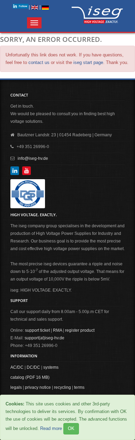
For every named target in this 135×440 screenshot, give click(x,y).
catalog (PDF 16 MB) (30, 377)
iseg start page (88, 62)
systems (50, 367)
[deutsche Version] (45, 7)
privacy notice (38, 387)
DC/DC (33, 367)
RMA (57, 330)
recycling (62, 387)
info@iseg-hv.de (33, 158)
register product (79, 330)
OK (71, 428)
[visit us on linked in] (20, 6)
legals (16, 387)
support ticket (37, 330)
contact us (39, 62)
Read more (51, 428)
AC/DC (17, 367)
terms (79, 387)
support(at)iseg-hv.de (44, 338)
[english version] (34, 7)
